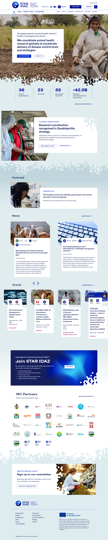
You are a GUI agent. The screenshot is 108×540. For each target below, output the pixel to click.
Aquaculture (71, 321)
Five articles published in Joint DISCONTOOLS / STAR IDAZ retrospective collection (78, 249)
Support (26, 536)
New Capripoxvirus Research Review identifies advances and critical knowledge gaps (31, 253)
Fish (77, 321)
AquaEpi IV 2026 (74, 310)
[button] (51, 7)
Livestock (16, 334)
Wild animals (23, 334)
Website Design (19, 536)
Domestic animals (19, 332)
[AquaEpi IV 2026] (74, 297)
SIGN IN (63, 6)
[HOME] (14, 12)
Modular (36, 536)
